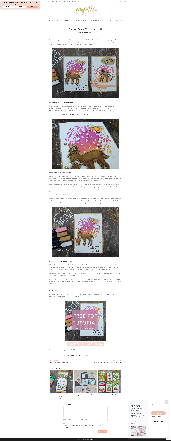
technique (86, 355)
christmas (68, 355)
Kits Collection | (62, 1)
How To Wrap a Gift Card (109, 395)
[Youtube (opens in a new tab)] (125, 1)
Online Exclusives (81, 1)
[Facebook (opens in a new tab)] (120, 1)
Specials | (47, 1)
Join (103, 294)
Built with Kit (158, 421)
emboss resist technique (75, 355)
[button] (138, 431)
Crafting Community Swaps (76, 114)
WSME (91, 439)
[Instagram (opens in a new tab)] (123, 1)
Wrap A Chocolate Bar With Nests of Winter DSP (62, 395)
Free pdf (81, 355)
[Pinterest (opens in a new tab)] (122, 1)
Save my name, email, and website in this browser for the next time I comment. (82, 426)
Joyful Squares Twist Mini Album (85, 395)
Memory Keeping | (71, 1)
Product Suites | (54, 1)
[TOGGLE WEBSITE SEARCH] (121, 20)
